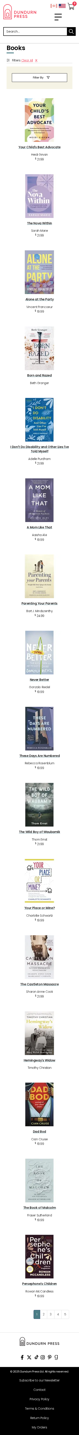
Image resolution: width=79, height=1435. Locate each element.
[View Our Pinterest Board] (50, 1358)
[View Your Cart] (71, 5)
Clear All (27, 60)
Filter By (38, 77)
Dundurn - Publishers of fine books (19, 11)
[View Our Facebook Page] (22, 1358)
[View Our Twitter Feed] (29, 1358)
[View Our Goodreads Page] (56, 1358)
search (71, 31)
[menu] (58, 17)
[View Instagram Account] (43, 1358)
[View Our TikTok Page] (37, 1358)
